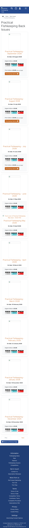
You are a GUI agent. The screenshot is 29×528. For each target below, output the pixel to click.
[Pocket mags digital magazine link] (21, 64)
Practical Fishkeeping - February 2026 (14, 339)
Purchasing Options (11, 73)
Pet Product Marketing (14, 480)
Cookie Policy (14, 511)
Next (23, 438)
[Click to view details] (14, 41)
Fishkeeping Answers (14, 463)
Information (15, 453)
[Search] (12, 8)
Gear (14, 458)
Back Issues (13, 16)
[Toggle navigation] (26, 8)
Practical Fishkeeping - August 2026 (14, 100)
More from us (14, 478)
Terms (14, 489)
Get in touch (14, 469)
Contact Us (14, 471)
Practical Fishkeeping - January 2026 (14, 378)
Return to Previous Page (10, 441)
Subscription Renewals (14, 474)
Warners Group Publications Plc (19, 526)
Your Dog (14, 485)
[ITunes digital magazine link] (8, 64)
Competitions (14, 465)
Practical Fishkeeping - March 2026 (14, 300)
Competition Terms (14, 496)
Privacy (14, 507)
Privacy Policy (15, 509)
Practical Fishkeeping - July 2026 (14, 147)
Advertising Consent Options (14, 518)
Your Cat (14, 482)
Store (7, 16)
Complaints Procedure (14, 500)
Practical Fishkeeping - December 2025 (14, 418)
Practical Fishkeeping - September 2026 (14, 52)
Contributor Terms (14, 498)
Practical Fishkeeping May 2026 (14, 222)
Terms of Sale (14, 493)
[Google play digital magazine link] (14, 64)
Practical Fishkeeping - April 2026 (14, 261)
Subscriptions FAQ (14, 503)
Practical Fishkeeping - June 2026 (14, 195)
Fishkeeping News (14, 456)
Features (14, 460)
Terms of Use (14, 491)
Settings (14, 515)
